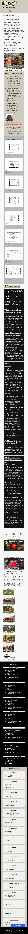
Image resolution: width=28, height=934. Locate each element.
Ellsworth (14, 828)
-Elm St (14, 883)
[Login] (6, 11)
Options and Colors (9, 657)
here (10, 321)
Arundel (14, 865)
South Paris (14, 838)
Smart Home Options (10, 659)
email (18, 584)
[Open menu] (3, 11)
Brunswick (14, 792)
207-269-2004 (10, 763)
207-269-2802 (10, 678)
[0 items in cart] (10, 10)
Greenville (14, 801)
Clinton (14, 847)
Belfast (14, 772)
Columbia (14, 781)
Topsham (14, 874)
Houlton (14, 902)
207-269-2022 (10, 738)
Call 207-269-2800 (9, 7)
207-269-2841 (10, 752)
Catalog (6, 654)
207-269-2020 (10, 722)
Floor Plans (7, 656)
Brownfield (14, 856)
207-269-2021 (10, 708)
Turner (14, 819)
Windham (14, 810)
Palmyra (14, 911)
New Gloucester (14, 920)
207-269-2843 (10, 693)
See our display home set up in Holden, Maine (14, 132)
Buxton (14, 892)
